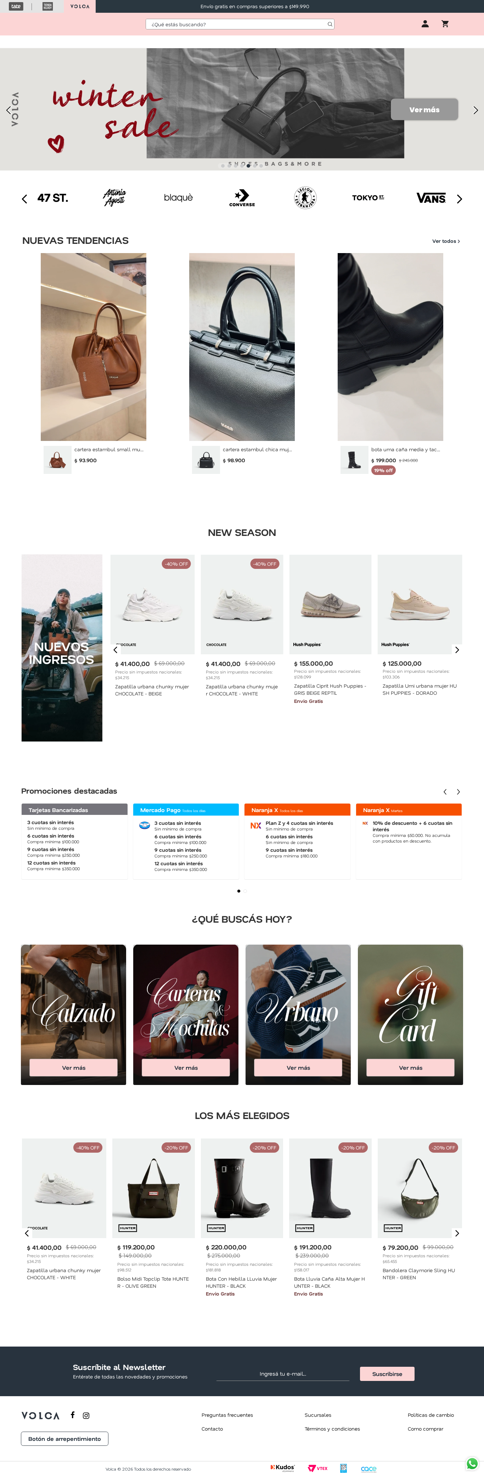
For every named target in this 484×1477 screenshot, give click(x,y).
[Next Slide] (476, 110)
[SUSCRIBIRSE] (387, 1374)
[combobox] (240, 24)
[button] (223, 166)
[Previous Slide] (8, 110)
